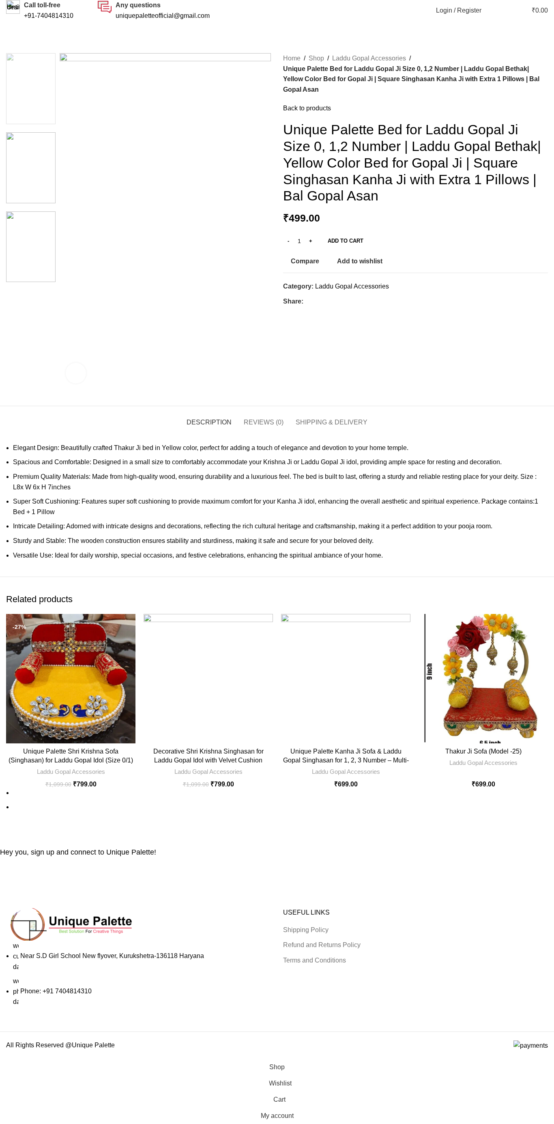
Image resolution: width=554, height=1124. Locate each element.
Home (292, 58)
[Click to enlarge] (76, 373)
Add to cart (345, 241)
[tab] (209, 418)
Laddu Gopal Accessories (369, 58)
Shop (316, 58)
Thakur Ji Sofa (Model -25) (483, 751)
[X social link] (317, 301)
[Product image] (70, 678)
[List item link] (138, 974)
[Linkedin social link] (336, 301)
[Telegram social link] (345, 301)
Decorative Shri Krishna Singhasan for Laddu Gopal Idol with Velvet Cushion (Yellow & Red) (208, 760)
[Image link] (71, 924)
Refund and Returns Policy (322, 944)
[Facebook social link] (308, 301)
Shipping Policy (306, 929)
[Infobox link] (39, 10)
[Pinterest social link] (326, 301)
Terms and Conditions (314, 960)
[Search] (491, 10)
